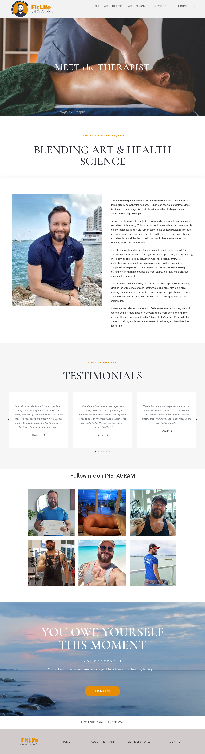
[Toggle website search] (193, 6)
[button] (8, 420)
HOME (66, 741)
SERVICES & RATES (139, 741)
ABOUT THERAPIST (102, 741)
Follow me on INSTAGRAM (102, 475)
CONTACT (176, 741)
